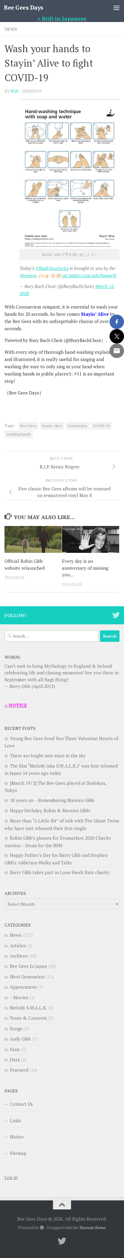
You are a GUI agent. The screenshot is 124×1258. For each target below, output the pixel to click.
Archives (19, 956)
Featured (19, 1070)
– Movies (19, 997)
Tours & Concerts (28, 1018)
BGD (15, 91)
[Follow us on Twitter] (115, 615)
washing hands (19, 434)
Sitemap (18, 1153)
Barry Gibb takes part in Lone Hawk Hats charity (60, 872)
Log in (11, 1177)
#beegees (28, 275)
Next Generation (27, 977)
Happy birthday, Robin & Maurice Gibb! (50, 810)
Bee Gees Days (23, 7)
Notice (17, 1137)
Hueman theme (92, 1227)
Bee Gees (28, 425)
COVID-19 (101, 425)
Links (15, 1120)
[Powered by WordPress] (42, 1228)
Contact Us (21, 1104)
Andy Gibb (20, 1039)
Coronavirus (77, 425)
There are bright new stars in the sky (48, 756)
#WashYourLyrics (52, 268)
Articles (18, 946)
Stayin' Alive (52, 425)
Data (15, 1060)
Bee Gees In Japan (28, 966)
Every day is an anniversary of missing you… (85, 568)
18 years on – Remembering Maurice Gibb (52, 800)
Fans (15, 1049)
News (11, 29)
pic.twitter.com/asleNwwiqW (89, 275)
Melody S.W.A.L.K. (28, 1008)
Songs (16, 1028)
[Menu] (116, 7)
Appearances (23, 987)
